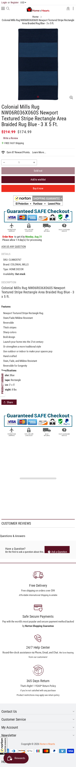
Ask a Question (59, 551)
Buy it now (38, 188)
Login (4, 2)
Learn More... (39, 152)
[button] (3, 746)
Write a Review (10, 138)
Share (10, 402)
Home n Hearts (47, 744)
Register (13, 2)
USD (22, 2)
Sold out (38, 170)
